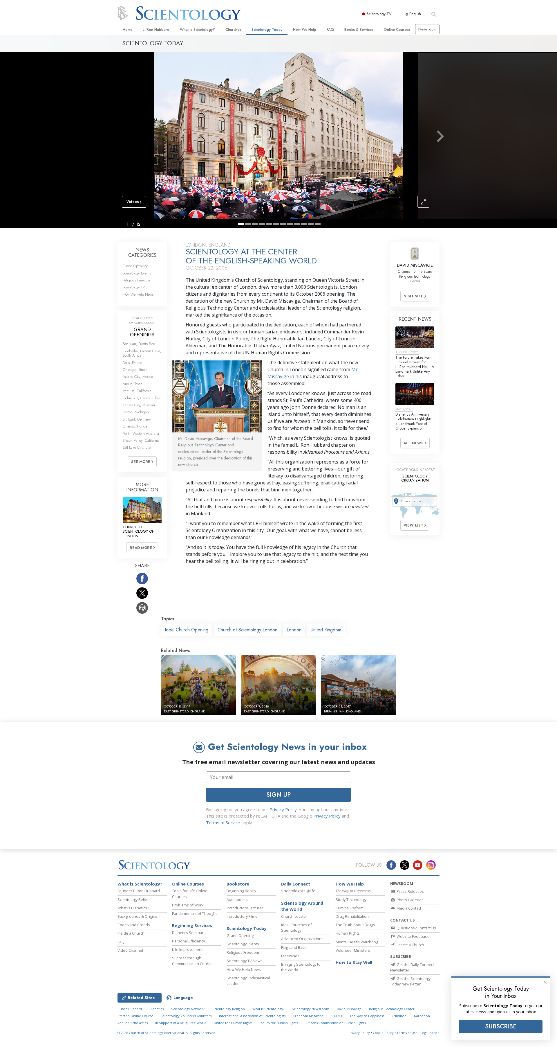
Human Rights (348, 933)
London (294, 629)
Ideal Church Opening (186, 629)
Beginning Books (241, 890)
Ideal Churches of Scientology (296, 927)
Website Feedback (412, 936)
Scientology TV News (245, 960)
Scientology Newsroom (310, 1009)
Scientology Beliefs (134, 899)
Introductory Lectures (245, 907)
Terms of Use (407, 1032)
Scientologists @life (298, 890)
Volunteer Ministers (353, 950)
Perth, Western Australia (141, 433)
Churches (233, 29)
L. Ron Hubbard (156, 29)
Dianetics (156, 1009)
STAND (336, 1016)
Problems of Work (188, 905)
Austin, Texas (132, 384)
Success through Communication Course (192, 960)
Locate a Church (410, 944)
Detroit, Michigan (136, 412)
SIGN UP (278, 794)
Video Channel (130, 950)
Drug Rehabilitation (352, 916)
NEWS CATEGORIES (142, 252)
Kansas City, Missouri (139, 405)
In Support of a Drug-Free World (180, 1023)
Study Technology (351, 899)
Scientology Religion (228, 1009)
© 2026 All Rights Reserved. (166, 1032)
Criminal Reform (350, 907)
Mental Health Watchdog (357, 941)
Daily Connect (295, 884)
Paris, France (132, 362)
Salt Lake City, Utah (137, 447)
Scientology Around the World (302, 906)
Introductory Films (242, 916)
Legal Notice (430, 1032)
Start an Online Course (135, 1016)
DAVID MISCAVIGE (415, 265)
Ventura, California (137, 391)
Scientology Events (137, 273)
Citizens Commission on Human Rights (335, 1023)
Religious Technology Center (392, 1009)
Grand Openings (135, 266)
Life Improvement (187, 949)
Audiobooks (237, 899)
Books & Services (358, 29)
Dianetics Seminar (187, 932)
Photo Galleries (410, 899)
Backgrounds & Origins (137, 916)
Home (127, 29)
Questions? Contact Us (416, 928)
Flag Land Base (294, 947)
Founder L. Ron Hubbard (138, 890)
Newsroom (427, 29)
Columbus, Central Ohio (141, 398)
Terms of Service (223, 822)
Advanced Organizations (302, 938)
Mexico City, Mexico (138, 376)
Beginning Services (192, 925)
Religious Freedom (136, 280)
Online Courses (397, 29)
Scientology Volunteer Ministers (186, 1016)
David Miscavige (349, 1009)
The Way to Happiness (367, 1016)
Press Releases (410, 891)
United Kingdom (326, 629)
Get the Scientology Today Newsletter (410, 981)
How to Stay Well (354, 962)
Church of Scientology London (247, 629)
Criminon (399, 1016)
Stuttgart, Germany (137, 419)
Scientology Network (188, 1009)
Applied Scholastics (132, 1023)
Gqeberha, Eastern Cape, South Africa (142, 353)
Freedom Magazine (308, 1016)
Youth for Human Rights (279, 1023)
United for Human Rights (233, 1023)
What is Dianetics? (133, 907)
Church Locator (294, 916)
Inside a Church (130, 933)
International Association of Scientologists (252, 1016)
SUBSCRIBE (500, 1026)
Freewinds (290, 955)
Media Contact (408, 908)
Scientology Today (267, 29)
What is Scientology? (197, 29)
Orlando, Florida (135, 426)
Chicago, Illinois (135, 369)
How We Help (304, 29)
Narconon (422, 1016)
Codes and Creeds (133, 924)
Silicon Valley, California (141, 440)
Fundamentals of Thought (194, 913)
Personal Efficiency (188, 941)
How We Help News (138, 294)
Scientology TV (379, 14)
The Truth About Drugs (355, 924)
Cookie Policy (383, 1032)
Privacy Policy (283, 809)
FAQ (330, 29)
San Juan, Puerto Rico (139, 343)
